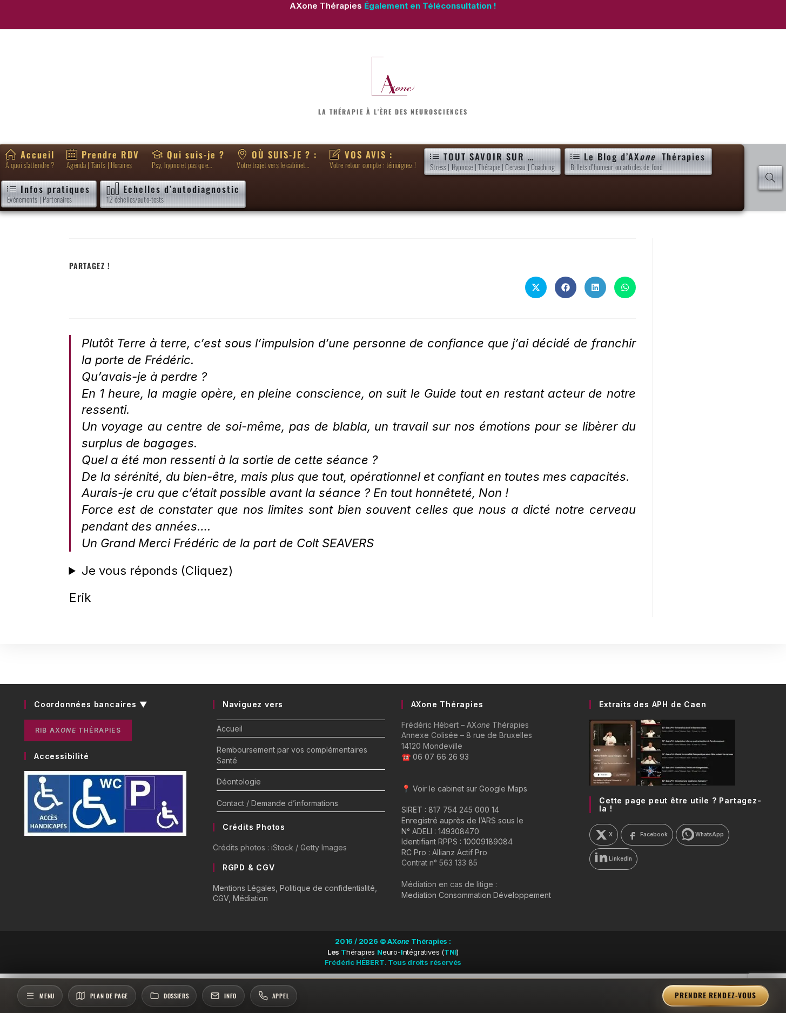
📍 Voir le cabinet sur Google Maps (464, 788)
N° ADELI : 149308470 (440, 831)
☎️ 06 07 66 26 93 (435, 756)
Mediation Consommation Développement (476, 895)
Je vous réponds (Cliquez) (157, 570)
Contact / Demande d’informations (277, 803)
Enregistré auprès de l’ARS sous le (462, 820)
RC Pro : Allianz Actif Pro (444, 852)
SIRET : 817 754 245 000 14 (450, 809)
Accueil (230, 728)
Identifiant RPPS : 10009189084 (457, 841)
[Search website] (770, 177)
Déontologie (239, 781)
